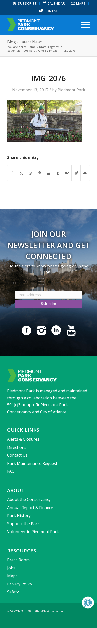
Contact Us (17, 455)
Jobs (11, 568)
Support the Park (23, 523)
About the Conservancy (29, 499)
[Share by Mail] (85, 173)
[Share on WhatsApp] (30, 173)
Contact (51, 11)
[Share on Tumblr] (57, 173)
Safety (13, 592)
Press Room (18, 559)
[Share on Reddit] (76, 173)
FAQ (11, 471)
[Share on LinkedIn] (48, 173)
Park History (19, 515)
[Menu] (83, 25)
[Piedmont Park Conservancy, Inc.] (40, 25)
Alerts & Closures (23, 439)
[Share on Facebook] (12, 173)
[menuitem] (25, 3)
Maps (12, 576)
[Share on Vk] (66, 173)
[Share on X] (21, 173)
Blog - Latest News (25, 42)
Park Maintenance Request (32, 463)
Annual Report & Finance (30, 507)
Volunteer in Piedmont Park (33, 531)
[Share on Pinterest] (39, 173)
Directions (16, 447)
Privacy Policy (19, 584)
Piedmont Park (71, 89)
